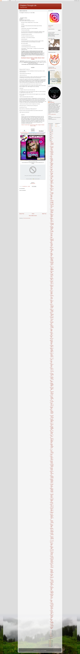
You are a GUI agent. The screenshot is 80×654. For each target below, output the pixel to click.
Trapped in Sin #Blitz (51, 503)
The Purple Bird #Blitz (52, 202)
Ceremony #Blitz (51, 454)
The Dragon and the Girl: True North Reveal (51, 275)
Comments (58, 126)
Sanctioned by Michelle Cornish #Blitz (51, 173)
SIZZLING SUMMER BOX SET (51, 622)
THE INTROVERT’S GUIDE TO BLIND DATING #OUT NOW (52, 440)
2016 (50, 645)
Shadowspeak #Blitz (52, 512)
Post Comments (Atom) (26, 218)
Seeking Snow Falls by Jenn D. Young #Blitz (51, 244)
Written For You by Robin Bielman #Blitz (51, 292)
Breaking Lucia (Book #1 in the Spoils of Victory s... (52, 458)
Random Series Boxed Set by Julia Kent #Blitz (52, 326)
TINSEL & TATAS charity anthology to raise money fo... (51, 446)
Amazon (28, 57)
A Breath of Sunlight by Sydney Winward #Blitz (52, 384)
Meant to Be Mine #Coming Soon (51, 189)
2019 (50, 641)
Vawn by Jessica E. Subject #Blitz (52, 547)
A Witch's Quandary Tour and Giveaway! (52, 476)
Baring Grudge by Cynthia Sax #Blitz (52, 310)
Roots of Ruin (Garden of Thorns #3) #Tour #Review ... (51, 411)
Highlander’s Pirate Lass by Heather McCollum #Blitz (52, 350)
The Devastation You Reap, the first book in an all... (52, 392)
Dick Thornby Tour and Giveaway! (52, 580)
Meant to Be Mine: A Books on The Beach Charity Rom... (51, 287)
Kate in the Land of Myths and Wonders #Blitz (52, 420)
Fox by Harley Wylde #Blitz (51, 329)
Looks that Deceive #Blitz (51, 575)
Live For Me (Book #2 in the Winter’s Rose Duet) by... (52, 496)
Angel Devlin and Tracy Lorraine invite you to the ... (52, 263)
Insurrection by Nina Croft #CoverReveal (52, 282)
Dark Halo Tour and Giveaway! (52, 557)
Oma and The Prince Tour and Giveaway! (52, 451)
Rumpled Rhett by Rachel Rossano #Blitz (51, 160)
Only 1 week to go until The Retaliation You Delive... (52, 206)
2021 (50, 130)
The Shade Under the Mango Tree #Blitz (52, 378)
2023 (50, 128)
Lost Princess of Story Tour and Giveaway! (52, 521)
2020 (50, 640)
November (51, 133)
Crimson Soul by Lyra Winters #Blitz (51, 234)
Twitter (36, 124)
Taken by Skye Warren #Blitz (51, 195)
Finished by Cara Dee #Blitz (51, 346)
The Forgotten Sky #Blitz (51, 193)
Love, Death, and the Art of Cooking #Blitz (52, 485)
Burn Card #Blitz (51, 167)
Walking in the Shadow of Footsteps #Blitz (52, 314)
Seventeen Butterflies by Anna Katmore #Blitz (52, 228)
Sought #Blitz (52, 549)
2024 (50, 127)
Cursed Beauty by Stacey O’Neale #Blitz (52, 215)
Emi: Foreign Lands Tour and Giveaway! (52, 416)
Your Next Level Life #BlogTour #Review (52, 592)
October (51, 135)
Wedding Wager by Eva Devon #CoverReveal (52, 220)
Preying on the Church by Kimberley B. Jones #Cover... (52, 306)
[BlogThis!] (33, 186)
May (51, 632)
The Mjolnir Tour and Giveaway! (52, 534)
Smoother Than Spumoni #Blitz (51, 333)
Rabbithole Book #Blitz (51, 336)
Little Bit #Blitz (51, 198)
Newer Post (21, 213)
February (51, 636)
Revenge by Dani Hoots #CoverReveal (52, 473)
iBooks (39, 57)
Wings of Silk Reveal (52, 577)
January (51, 638)
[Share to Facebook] (34, 186)
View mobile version (33, 215)
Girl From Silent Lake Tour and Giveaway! (52, 404)
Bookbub (43, 124)
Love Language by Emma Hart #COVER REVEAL (52, 211)
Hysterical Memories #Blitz (52, 279)
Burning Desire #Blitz (51, 601)
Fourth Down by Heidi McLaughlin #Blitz (52, 465)
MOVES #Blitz (51, 157)
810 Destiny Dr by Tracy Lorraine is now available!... (52, 566)
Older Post (44, 213)
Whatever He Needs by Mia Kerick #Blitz (52, 240)
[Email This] (32, 186)
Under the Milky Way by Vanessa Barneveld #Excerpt (52, 530)
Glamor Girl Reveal (51, 339)
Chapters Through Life (28, 5)
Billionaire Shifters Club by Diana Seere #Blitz (51, 342)
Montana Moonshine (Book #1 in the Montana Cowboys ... (51, 490)
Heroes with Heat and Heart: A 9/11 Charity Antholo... (51, 148)
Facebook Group (32, 124)
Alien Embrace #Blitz (51, 381)
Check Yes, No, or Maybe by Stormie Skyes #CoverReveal (52, 516)
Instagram (39, 124)
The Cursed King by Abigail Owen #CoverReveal (52, 182)
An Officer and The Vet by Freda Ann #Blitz (52, 612)
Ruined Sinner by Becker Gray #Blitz (51, 301)
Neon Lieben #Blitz (52, 359)
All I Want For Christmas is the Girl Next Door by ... (52, 143)
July (50, 630)
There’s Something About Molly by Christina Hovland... (52, 259)
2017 (50, 644)
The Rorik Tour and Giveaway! (52, 625)
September (51, 137)
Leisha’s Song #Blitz (51, 361)
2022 (50, 129)
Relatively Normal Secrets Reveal (51, 469)
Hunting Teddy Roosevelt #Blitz (52, 186)
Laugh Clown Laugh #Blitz (52, 272)
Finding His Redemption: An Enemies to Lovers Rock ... (51, 153)
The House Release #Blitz (51, 628)
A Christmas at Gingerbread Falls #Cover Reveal (52, 553)
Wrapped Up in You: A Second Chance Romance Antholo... (52, 560)
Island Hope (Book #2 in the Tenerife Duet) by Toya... (51, 607)
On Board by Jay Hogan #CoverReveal (52, 224)
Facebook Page (26, 124)
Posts (57, 124)
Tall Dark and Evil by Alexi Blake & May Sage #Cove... (52, 571)
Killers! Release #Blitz (51, 620)
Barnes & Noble (34, 57)
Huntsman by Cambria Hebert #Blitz (51, 543)
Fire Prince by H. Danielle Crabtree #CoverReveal (52, 397)
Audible (32, 59)
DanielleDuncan (51, 102)
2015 (50, 646)
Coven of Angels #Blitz (51, 170)
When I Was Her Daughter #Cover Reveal (51, 432)
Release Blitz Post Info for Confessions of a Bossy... (52, 319)
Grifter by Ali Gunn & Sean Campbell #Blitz (51, 509)
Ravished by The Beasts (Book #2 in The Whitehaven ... (52, 355)
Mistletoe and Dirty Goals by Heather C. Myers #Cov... (51, 481)
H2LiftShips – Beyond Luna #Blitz (51, 250)
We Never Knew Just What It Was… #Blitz (52, 588)
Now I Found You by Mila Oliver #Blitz (52, 388)
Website (22, 124)
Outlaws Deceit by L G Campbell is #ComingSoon (52, 370)
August (51, 139)
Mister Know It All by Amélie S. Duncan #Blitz (52, 616)
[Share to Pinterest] (35, 186)
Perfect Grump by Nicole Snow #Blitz (52, 365)
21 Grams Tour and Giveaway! (52, 604)
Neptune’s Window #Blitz (51, 408)
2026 (50, 124)
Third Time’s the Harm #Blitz (52, 323)
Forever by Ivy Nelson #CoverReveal (52, 374)
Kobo (43, 57)
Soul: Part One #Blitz (52, 401)
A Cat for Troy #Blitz (52, 200)
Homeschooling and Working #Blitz (52, 500)
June (51, 631)
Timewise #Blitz (51, 237)
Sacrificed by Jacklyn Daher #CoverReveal (52, 584)
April (51, 633)
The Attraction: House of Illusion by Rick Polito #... (52, 538)
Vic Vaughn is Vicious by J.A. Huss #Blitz (51, 177)
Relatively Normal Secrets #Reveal (51, 462)
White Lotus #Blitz (51, 247)
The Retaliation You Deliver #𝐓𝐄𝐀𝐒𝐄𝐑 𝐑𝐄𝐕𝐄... (52, 268)
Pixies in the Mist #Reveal (51, 436)
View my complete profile (52, 114)
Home (33, 213)
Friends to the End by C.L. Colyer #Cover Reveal (52, 297)
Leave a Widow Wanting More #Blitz (51, 254)
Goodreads (23, 57)
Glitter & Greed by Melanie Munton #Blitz (51, 164)
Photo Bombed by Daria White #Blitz (51, 525)
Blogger (45, 650)
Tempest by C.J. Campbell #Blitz (51, 424)
